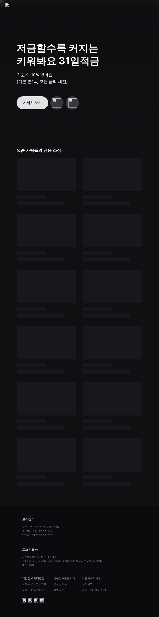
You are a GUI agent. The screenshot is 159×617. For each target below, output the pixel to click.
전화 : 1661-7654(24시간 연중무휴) (40, 526)
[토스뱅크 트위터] (42, 601)
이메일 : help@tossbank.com (37, 534)
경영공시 (58, 589)
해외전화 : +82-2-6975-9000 (37, 530)
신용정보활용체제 (64, 578)
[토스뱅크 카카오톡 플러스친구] (30, 601)
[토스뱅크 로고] (17, 5)
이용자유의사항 (91, 578)
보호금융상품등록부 (34, 584)
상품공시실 (60, 584)
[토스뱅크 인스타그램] (36, 601)
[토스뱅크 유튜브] (24, 601)
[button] (151, 4)
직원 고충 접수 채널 (94, 589)
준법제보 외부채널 (33, 589)
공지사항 (87, 584)
